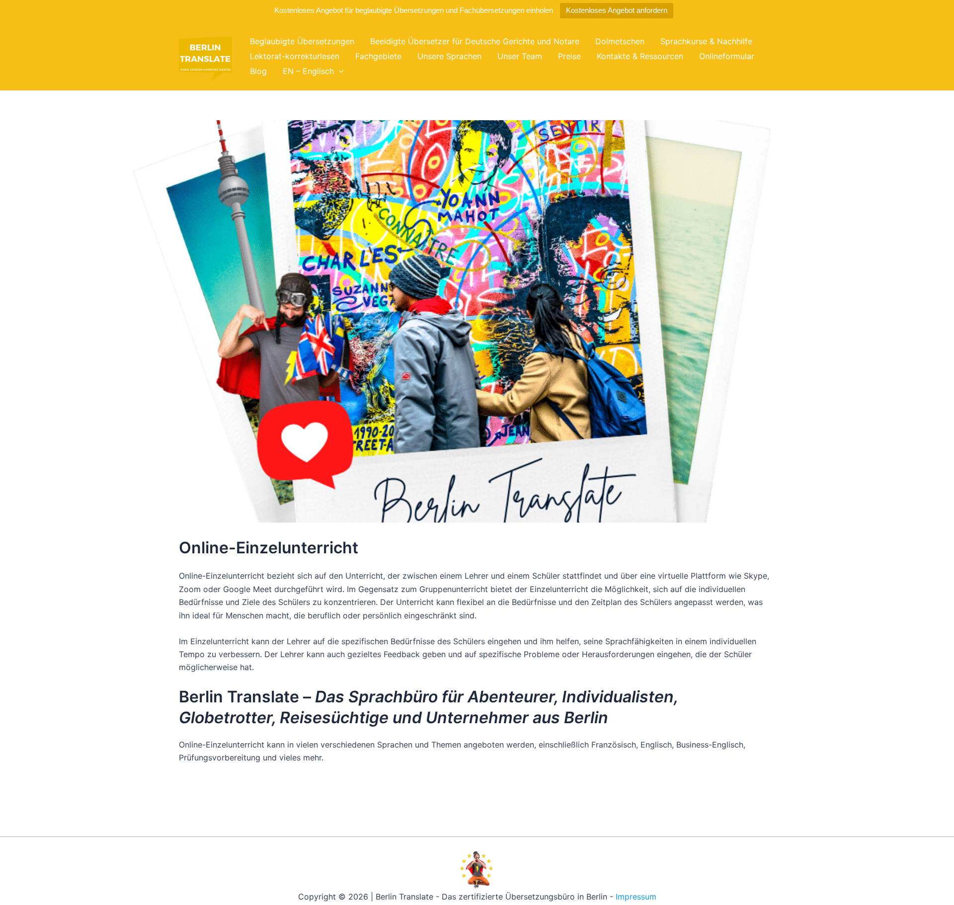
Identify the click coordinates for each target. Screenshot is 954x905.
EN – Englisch (308, 71)
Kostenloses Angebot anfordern (616, 10)
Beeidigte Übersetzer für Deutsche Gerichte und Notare (474, 41)
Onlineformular (726, 56)
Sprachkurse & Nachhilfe (706, 41)
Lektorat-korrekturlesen (294, 56)
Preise (569, 56)
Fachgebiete (378, 56)
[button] (339, 71)
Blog (258, 71)
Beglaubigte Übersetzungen (302, 41)
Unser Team (519, 56)
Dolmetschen (619, 41)
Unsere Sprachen (449, 56)
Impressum (636, 897)
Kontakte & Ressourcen (640, 56)
